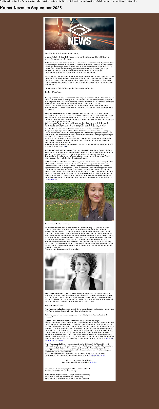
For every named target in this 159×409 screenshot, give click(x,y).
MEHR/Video (52, 179)
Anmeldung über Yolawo (97, 356)
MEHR (66, 146)
